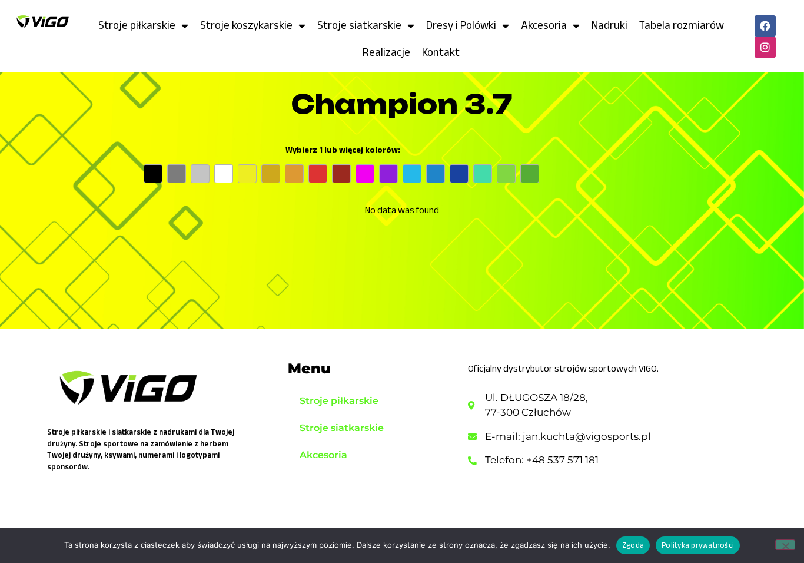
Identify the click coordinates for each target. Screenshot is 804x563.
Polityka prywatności (698, 545)
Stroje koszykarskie (246, 25)
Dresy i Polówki (461, 25)
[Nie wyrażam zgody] (785, 544)
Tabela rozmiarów (681, 25)
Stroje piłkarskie (136, 25)
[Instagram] (765, 47)
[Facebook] (765, 26)
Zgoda (633, 545)
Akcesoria (544, 25)
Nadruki (609, 25)
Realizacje (386, 52)
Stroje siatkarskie (359, 25)
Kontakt (441, 52)
